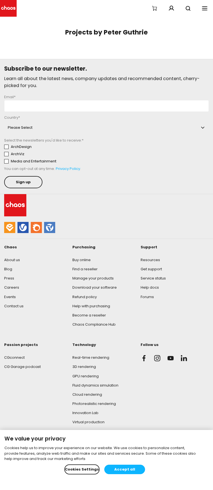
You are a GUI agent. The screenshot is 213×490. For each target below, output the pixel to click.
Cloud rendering (87, 394)
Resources (150, 260)
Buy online (81, 260)
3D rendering (84, 366)
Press (9, 278)
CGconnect (14, 357)
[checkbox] (55, 154)
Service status (153, 278)
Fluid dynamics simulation (95, 385)
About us (12, 260)
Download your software (94, 287)
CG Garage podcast (22, 366)
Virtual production (88, 422)
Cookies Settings (82, 469)
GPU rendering (85, 376)
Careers (11, 287)
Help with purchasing (91, 306)
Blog (8, 269)
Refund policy (84, 297)
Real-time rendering (90, 357)
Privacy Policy (68, 168)
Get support (151, 269)
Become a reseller (89, 315)
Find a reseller (85, 269)
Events (10, 297)
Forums (147, 297)
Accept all (124, 469)
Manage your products (93, 278)
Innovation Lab (85, 412)
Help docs (150, 287)
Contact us (14, 306)
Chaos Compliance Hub (94, 324)
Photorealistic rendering (94, 403)
